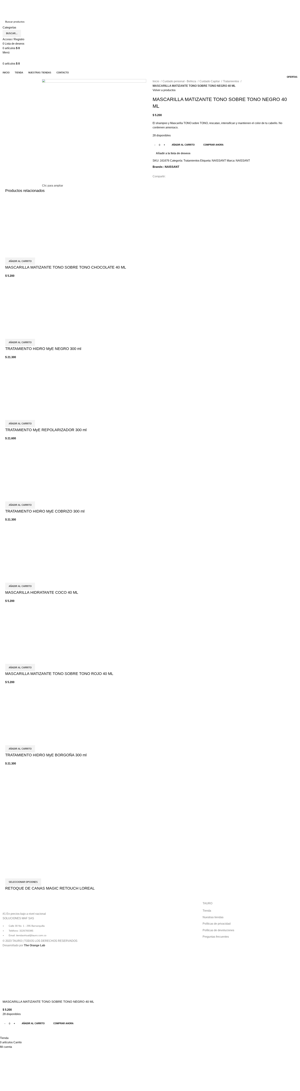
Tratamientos (231, 81)
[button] (20, 261)
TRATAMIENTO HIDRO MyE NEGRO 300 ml (43, 348)
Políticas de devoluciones (218, 930)
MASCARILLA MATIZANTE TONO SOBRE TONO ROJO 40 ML (59, 673)
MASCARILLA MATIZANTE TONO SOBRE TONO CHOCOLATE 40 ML (65, 267)
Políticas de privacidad (217, 923)
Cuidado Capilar (209, 81)
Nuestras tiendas (213, 917)
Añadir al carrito (183, 144)
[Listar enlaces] (50, 919)
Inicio (156, 81)
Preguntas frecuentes (216, 936)
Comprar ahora (213, 144)
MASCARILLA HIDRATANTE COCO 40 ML (41, 592)
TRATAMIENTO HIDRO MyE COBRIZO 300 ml (45, 511)
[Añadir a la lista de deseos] (19, 253)
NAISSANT (219, 160)
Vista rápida (9, 253)
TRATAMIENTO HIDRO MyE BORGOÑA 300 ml (46, 755)
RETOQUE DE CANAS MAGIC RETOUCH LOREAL (50, 888)
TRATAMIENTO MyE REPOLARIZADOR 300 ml (46, 430)
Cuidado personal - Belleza (179, 81)
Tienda (207, 910)
